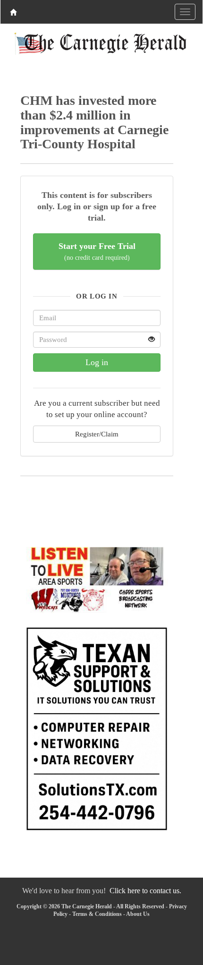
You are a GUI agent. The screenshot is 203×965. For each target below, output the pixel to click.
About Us (138, 914)
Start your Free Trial (97, 251)
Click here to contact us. (145, 891)
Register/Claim (96, 434)
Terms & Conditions (97, 914)
